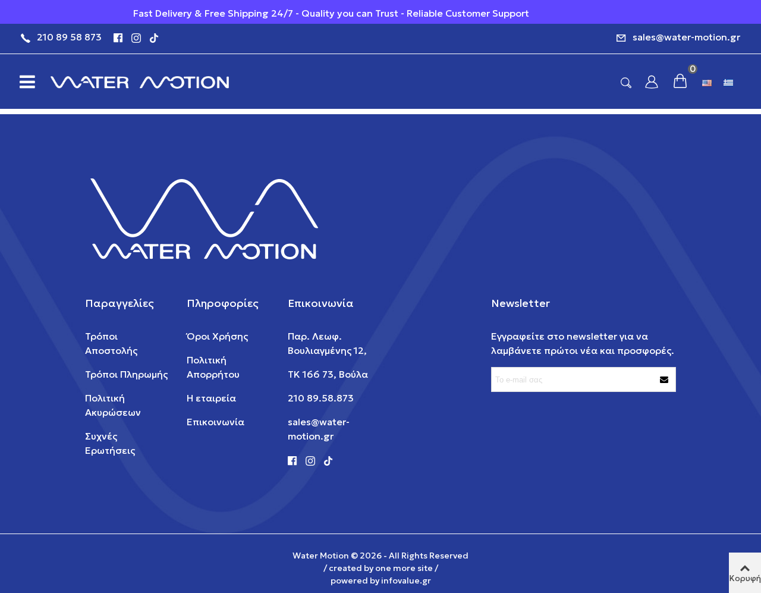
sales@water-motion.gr (686, 37)
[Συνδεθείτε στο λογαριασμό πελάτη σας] (651, 82)
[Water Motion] (140, 81)
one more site (404, 568)
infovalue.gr (406, 580)
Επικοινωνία (215, 422)
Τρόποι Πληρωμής (126, 374)
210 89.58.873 (321, 398)
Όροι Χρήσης (217, 336)
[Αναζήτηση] (626, 82)
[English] (708, 81)
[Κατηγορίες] (24, 81)
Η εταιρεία (211, 398)
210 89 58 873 (69, 37)
